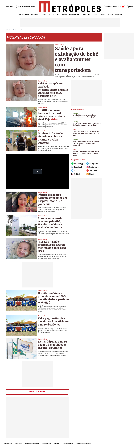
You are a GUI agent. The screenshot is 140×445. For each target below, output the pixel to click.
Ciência (102, 14)
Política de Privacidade (32, 443)
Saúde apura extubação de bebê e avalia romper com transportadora (76, 59)
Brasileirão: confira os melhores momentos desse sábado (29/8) (84, 116)
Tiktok (77, 174)
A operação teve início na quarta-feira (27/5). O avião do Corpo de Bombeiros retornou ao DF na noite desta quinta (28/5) (52, 125)
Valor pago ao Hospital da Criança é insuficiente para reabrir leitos (53, 321)
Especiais (118, 14)
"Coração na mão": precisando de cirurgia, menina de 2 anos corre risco (52, 246)
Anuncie (56, 443)
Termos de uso (46, 443)
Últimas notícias (23, 14)
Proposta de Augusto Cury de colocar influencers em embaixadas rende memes (86, 153)
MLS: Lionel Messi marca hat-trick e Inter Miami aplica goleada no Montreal (86, 143)
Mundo (64, 14)
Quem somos (8, 443)
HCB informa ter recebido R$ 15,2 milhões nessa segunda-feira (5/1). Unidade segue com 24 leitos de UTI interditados (52, 330)
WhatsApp (78, 164)
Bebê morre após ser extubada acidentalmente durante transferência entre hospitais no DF (53, 89)
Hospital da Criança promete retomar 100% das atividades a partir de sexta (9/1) (53, 298)
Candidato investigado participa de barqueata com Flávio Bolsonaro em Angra (86, 133)
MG (58, 14)
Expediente (18, 443)
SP (54, 14)
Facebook (78, 167)
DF (50, 14)
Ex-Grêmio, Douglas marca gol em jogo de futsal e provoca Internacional (87, 124)
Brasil (44, 14)
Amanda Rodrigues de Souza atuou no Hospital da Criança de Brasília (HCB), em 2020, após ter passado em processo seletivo (53, 209)
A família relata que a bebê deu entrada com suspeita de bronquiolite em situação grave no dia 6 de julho (53, 101)
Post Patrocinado (67, 443)
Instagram (94, 167)
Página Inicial (9, 29)
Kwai (91, 174)
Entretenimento (74, 14)
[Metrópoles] (70, 6)
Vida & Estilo (86, 14)
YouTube (93, 171)
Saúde (95, 14)
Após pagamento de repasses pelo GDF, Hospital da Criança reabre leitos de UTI (50, 223)
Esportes (110, 14)
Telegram (93, 164)
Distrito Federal (59, 45)
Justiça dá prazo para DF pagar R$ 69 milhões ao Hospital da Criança (52, 344)
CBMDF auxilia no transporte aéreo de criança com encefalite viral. (52, 115)
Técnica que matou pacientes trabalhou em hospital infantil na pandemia (52, 199)
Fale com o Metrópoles (83, 443)
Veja (51, 119)
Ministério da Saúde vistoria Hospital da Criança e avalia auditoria (50, 138)
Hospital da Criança (19, 29)
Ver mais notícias (37, 392)
